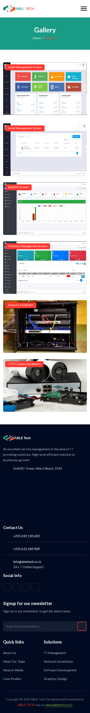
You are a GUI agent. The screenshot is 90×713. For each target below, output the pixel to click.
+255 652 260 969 (26, 549)
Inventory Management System (27, 246)
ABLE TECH (26, 705)
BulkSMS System (18, 187)
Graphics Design (55, 679)
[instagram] (26, 587)
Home (37, 38)
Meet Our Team (14, 661)
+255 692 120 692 (26, 536)
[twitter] (16, 587)
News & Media (13, 670)
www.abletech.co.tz (59, 705)
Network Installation (20, 305)
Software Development (60, 670)
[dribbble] (35, 587)
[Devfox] (18, 8)
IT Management (55, 653)
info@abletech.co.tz (27, 562)
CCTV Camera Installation (24, 364)
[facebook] (7, 587)
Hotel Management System (25, 67)
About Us (9, 653)
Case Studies (12, 679)
